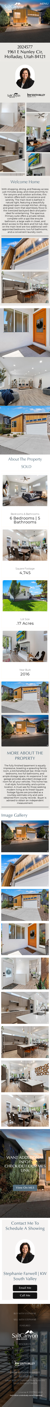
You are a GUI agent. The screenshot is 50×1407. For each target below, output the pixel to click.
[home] (18, 5)
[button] (44, 4)
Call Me (25, 1295)
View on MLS (25, 1187)
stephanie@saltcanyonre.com (25, 1372)
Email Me (25, 1288)
